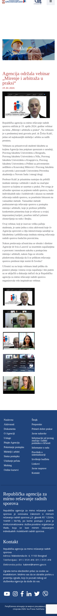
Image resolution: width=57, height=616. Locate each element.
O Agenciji (9, 433)
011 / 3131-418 (43, 559)
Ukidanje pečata (12, 460)
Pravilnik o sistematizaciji (38, 453)
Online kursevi (11, 470)
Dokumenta (10, 429)
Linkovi (36, 463)
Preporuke (37, 424)
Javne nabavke (39, 433)
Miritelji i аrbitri (11, 451)
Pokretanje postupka (14, 447)
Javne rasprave (39, 468)
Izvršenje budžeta (40, 459)
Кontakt (36, 473)
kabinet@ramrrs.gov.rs (34, 564)
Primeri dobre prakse (42, 429)
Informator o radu (40, 447)
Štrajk (35, 419)
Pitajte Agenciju (12, 442)
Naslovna (8, 419)
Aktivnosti (9, 424)
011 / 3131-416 (26, 559)
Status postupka (11, 456)
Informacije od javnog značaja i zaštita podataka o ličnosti (43, 440)
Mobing (8, 465)
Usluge (7, 438)
